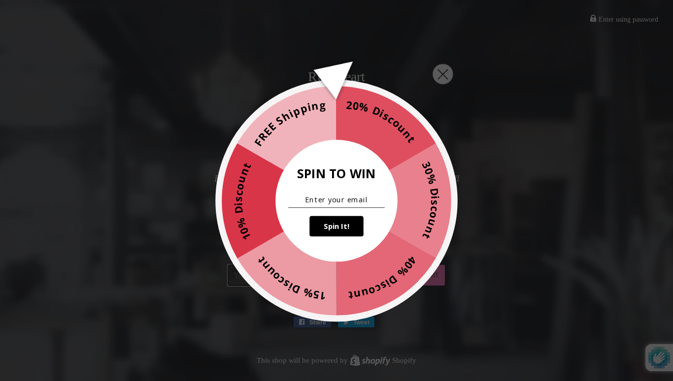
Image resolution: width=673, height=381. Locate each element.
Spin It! (336, 226)
